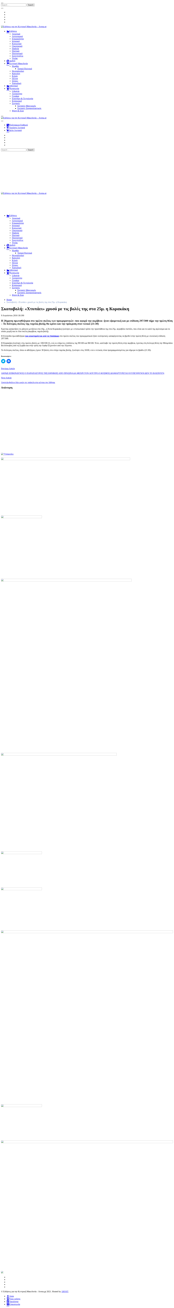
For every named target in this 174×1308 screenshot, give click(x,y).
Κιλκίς (15, 76)
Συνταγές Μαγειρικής (26, 106)
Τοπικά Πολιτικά (24, 69)
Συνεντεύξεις (17, 56)
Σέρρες (15, 81)
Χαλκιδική (16, 83)
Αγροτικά (16, 34)
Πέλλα (15, 78)
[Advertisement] (87, 172)
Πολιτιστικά (17, 53)
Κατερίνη (16, 73)
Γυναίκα (15, 96)
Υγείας (15, 58)
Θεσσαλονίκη (18, 71)
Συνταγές (16, 103)
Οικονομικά (17, 46)
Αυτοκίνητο (17, 93)
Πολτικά (15, 51)
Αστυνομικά (17, 36)
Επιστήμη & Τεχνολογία (22, 98)
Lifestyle (15, 91)
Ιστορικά (16, 41)
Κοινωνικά (16, 44)
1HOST (64, 1291)
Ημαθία (15, 66)
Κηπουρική (17, 101)
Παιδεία (15, 48)
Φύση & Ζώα (18, 111)
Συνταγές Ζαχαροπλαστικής (29, 108)
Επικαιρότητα (18, 39)
